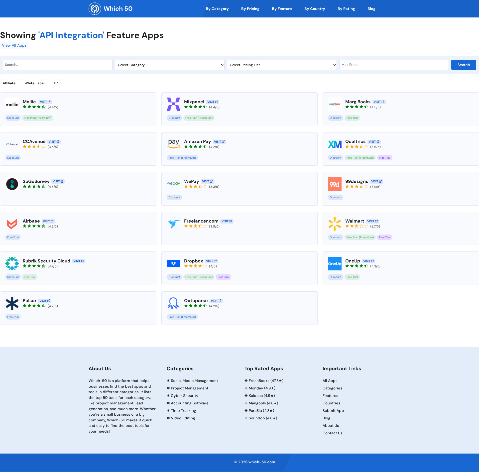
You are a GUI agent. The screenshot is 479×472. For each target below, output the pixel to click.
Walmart (354, 221)
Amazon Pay (197, 141)
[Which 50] (95, 8)
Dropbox (193, 261)
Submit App (333, 410)
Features (330, 395)
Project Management (189, 388)
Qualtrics (355, 141)
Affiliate (9, 83)
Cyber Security (184, 395)
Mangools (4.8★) (263, 403)
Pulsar (29, 301)
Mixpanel (194, 102)
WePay (191, 181)
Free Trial (352, 117)
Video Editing (183, 418)
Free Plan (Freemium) (37, 117)
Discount (13, 117)
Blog (326, 418)
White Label (34, 83)
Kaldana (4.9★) (262, 395)
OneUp (352, 261)
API (55, 83)
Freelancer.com (201, 221)
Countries (331, 403)
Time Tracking (183, 410)
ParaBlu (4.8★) (261, 410)
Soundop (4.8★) (263, 418)
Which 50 (118, 8)
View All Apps (14, 45)
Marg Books (358, 102)
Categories (332, 388)
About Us (331, 425)
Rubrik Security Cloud (46, 261)
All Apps (330, 380)
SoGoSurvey (36, 181)
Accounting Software (190, 403)
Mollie (30, 102)
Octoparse (196, 301)
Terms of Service (219, 461)
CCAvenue (34, 141)
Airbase (31, 221)
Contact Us (333, 433)
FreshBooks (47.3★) (266, 380)
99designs (356, 181)
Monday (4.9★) (262, 388)
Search (464, 64)
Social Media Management (194, 380)
